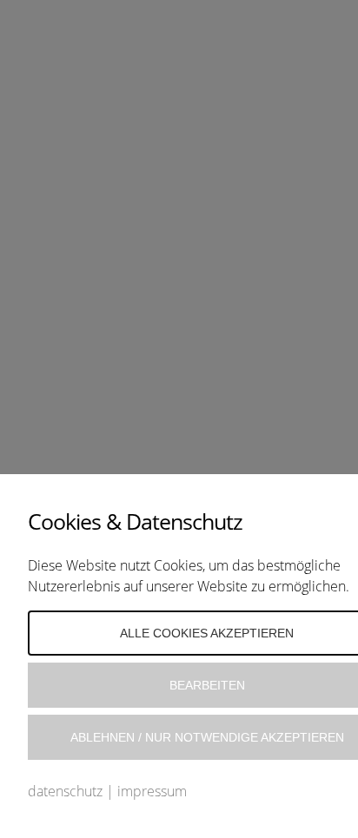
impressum (152, 791)
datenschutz (65, 791)
